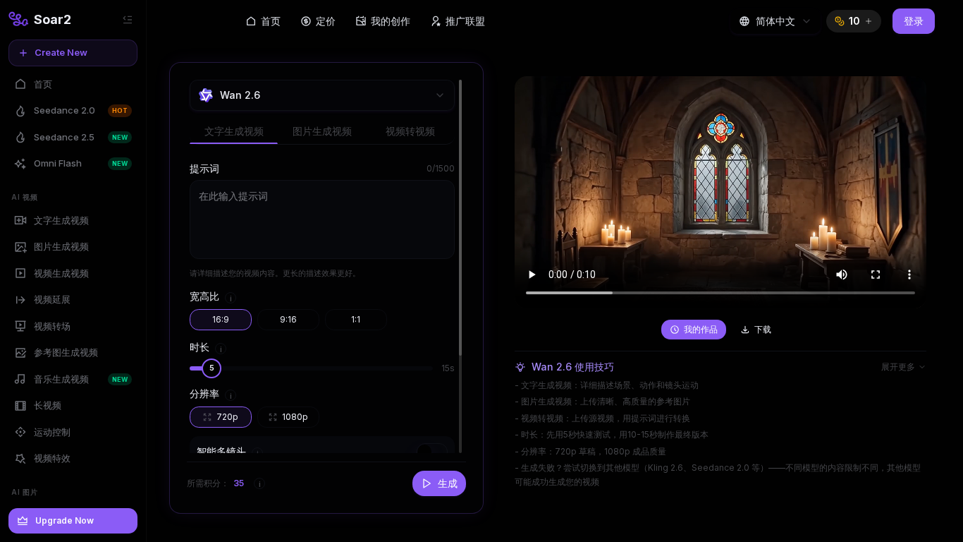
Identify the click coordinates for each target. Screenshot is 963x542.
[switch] (432, 451)
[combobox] (775, 21)
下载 (762, 329)
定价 (326, 21)
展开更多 (898, 366)
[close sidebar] (127, 20)
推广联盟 (465, 21)
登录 (914, 21)
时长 (199, 347)
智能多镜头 (221, 451)
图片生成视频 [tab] (322, 131)
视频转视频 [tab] (410, 131)
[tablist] (322, 132)
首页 (271, 21)
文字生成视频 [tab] (234, 131)
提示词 (204, 168)
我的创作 (390, 21)
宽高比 (204, 296)
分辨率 (204, 393)
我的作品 (701, 329)
